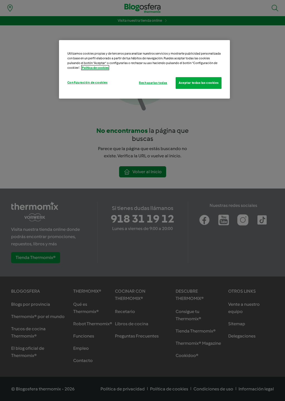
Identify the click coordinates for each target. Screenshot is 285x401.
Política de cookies (95, 68)
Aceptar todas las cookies (198, 83)
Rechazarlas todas (153, 83)
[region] (144, 69)
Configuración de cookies (87, 82)
